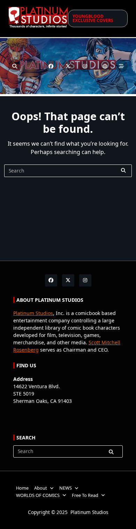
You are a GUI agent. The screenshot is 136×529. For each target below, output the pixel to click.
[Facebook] (51, 66)
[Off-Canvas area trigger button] (121, 66)
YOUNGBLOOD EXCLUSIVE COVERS (93, 18)
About (40, 488)
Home (22, 488)
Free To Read (85, 495)
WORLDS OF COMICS (38, 495)
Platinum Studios (33, 313)
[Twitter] (68, 66)
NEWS (65, 488)
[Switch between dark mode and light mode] (105, 66)
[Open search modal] (14, 66)
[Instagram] (85, 66)
